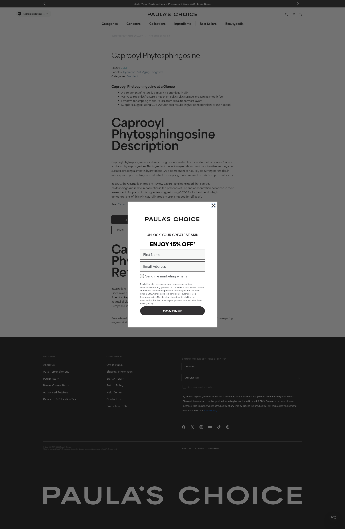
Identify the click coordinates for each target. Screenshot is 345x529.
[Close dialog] (213, 205)
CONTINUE (172, 311)
